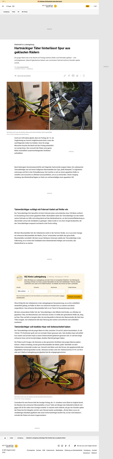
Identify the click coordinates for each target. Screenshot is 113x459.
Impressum (86, 453)
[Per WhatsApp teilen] (77, 76)
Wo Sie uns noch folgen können (87, 446)
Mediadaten (59, 450)
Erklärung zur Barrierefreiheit (73, 450)
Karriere (38, 450)
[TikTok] (65, 445)
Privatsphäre (31, 450)
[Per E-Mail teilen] (73, 75)
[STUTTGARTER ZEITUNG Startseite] (49, 6)
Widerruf (94, 453)
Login (95, 6)
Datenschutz (50, 450)
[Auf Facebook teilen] (69, 75)
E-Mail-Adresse (72, 287)
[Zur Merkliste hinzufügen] (83, 76)
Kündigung (87, 450)
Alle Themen (25, 11)
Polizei (13, 11)
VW (18, 11)
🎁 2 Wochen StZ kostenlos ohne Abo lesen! (50, 1)
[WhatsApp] (62, 445)
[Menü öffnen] (3, 6)
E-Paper (8, 6)
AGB (43, 450)
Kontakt (94, 450)
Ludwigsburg (6, 11)
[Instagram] (58, 445)
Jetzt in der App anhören (24, 75)
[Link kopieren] (64, 76)
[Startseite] (5, 438)
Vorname (36, 287)
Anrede (18, 287)
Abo (87, 6)
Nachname (54, 287)
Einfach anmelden (74, 297)
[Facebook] (69, 445)
